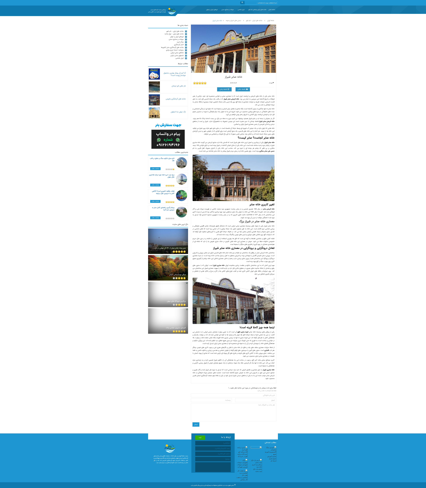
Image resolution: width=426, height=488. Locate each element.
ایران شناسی (241, 10)
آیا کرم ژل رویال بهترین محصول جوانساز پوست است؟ (175, 74)
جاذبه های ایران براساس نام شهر (257, 10)
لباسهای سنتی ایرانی (177, 55)
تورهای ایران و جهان (212, 10)
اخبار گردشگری (179, 44)
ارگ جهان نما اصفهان (178, 112)
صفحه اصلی (271, 10)
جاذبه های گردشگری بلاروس (176, 99)
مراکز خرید (180, 42)
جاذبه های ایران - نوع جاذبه (174, 34)
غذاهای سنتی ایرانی (177, 53)
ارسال (196, 424)
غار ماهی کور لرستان (179, 86)
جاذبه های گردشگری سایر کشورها (172, 47)
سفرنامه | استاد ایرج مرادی (175, 50)
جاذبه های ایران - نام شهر (175, 31)
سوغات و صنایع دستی (227, 10)
